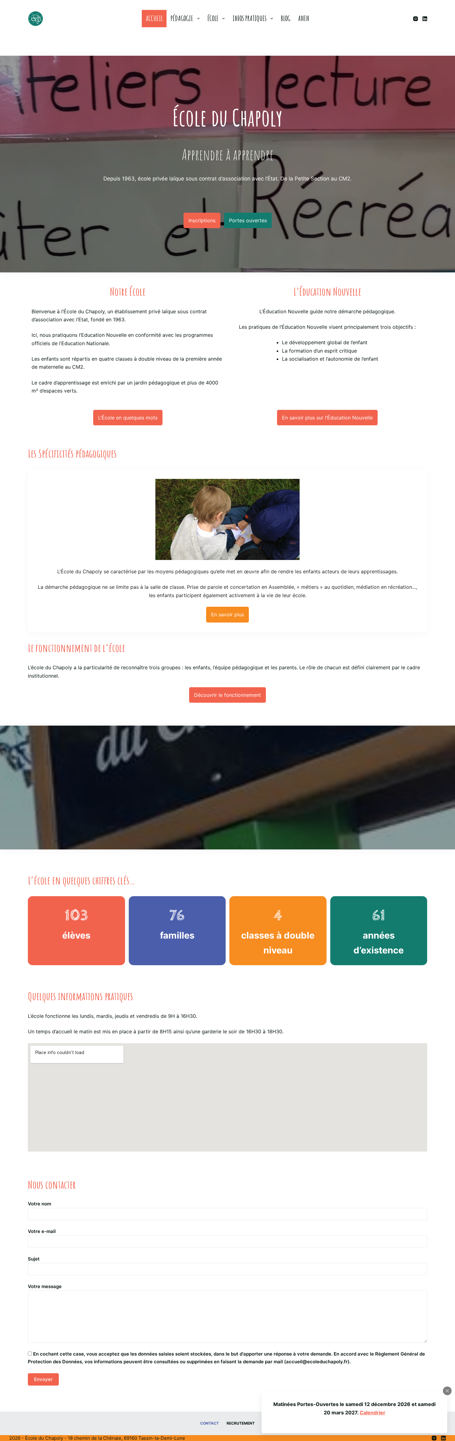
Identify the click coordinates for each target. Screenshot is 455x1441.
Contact (209, 1423)
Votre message (45, 1286)
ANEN (303, 18)
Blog (285, 18)
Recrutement (241, 1423)
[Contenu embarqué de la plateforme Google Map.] (227, 1097)
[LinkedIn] (424, 18)
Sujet (34, 1259)
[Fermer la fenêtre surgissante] (447, 1391)
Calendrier (372, 1412)
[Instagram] (415, 18)
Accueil (154, 18)
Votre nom (39, 1204)
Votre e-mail (42, 1231)
